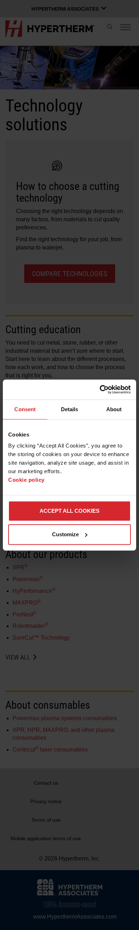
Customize (65, 534)
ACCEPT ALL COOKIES (69, 511)
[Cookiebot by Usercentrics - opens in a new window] (100, 389)
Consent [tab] (25, 409)
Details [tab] (69, 409)
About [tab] (114, 409)
